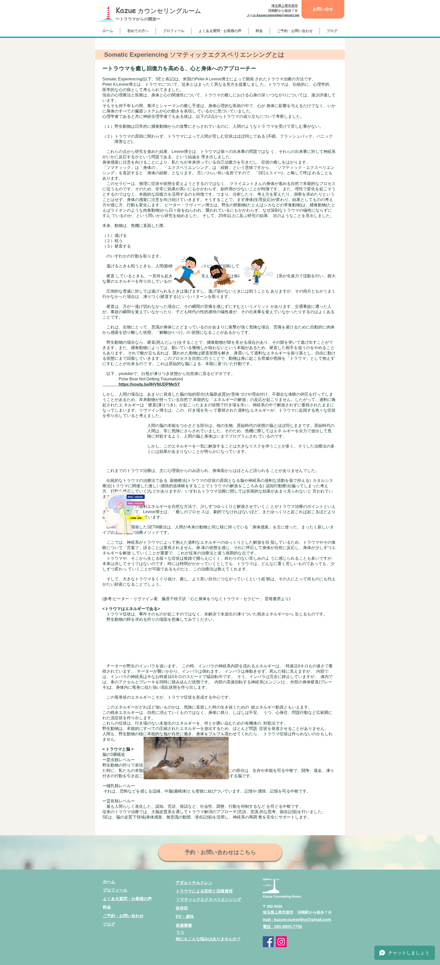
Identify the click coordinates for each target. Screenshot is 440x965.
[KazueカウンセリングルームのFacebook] (268, 941)
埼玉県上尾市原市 (278, 912)
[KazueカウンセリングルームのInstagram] (281, 941)
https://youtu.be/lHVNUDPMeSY (141, 384)
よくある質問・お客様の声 (127, 899)
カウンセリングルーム (168, 10)
